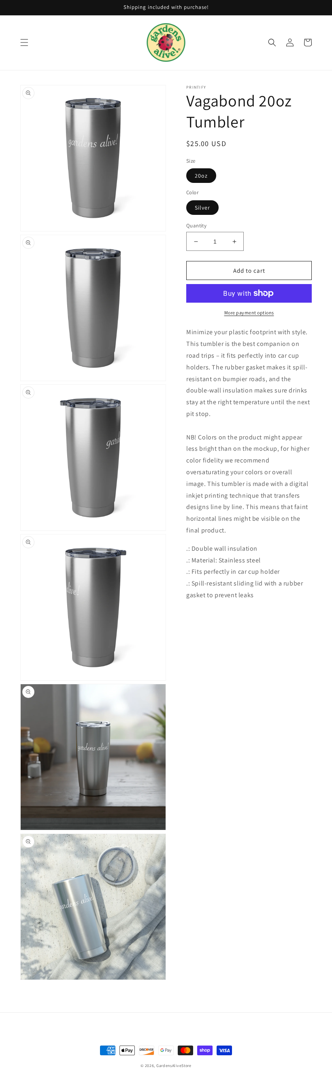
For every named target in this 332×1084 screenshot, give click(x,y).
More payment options (249, 313)
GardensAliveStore (174, 1065)
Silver (202, 207)
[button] (24, 42)
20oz (201, 175)
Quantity (196, 225)
